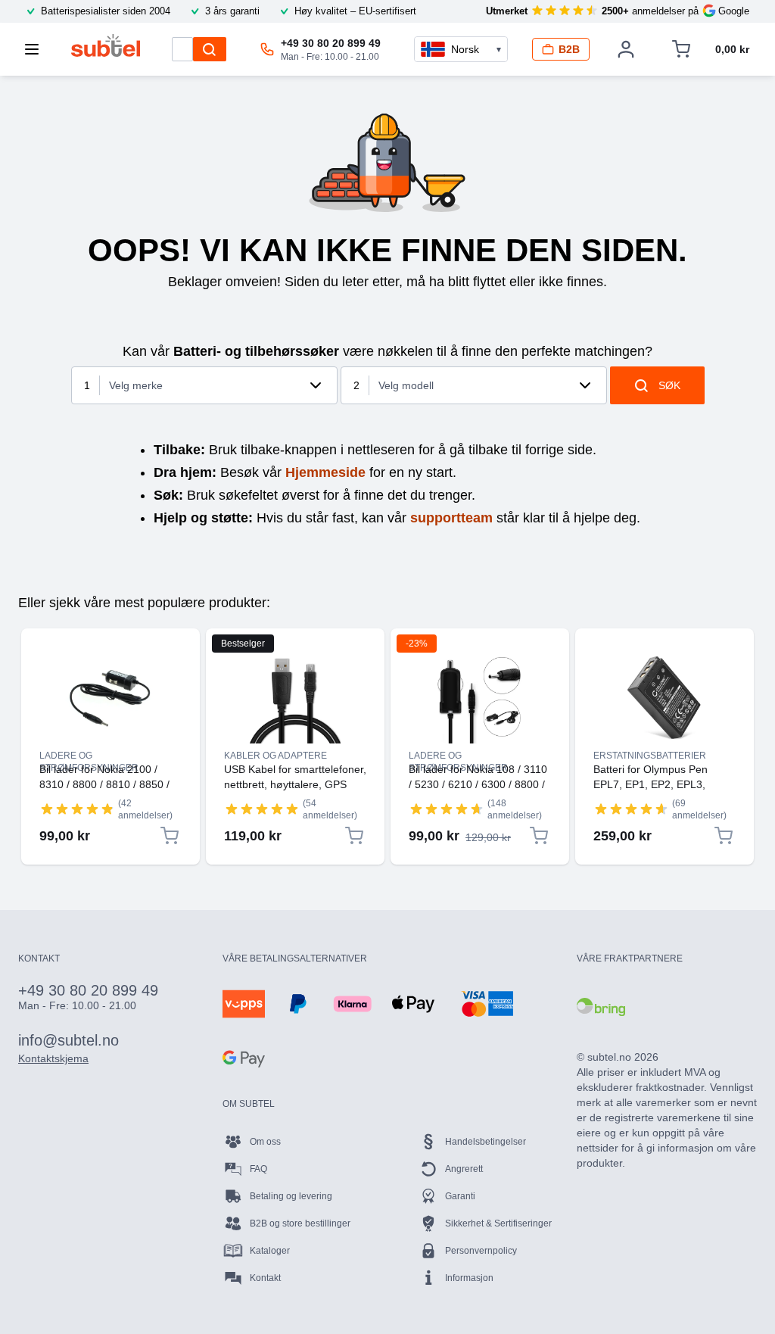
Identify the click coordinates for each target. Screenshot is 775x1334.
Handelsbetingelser (485, 1141)
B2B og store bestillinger (300, 1223)
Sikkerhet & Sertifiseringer (498, 1223)
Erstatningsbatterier (649, 755)
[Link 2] (295, 698)
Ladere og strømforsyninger (89, 756)
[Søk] (209, 49)
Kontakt (265, 1278)
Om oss (265, 1141)
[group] (77, 808)
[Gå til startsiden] (105, 45)
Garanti (460, 1196)
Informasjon (469, 1278)
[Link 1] (110, 698)
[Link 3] (480, 698)
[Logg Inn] (626, 49)
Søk (669, 385)
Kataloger (270, 1250)
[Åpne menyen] (36, 49)
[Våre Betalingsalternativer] (244, 1004)
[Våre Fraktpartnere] (601, 1007)
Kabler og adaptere (275, 755)
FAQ (258, 1169)
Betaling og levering (291, 1196)
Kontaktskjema (53, 1058)
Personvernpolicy (481, 1250)
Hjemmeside (325, 472)
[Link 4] (664, 698)
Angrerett (464, 1169)
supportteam (451, 517)
